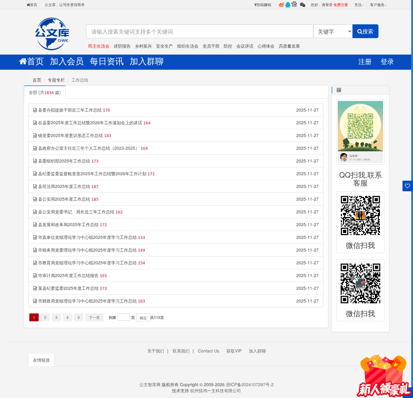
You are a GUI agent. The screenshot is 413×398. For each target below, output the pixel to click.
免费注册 (340, 4)
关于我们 (155, 351)
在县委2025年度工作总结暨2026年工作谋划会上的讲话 (90, 122)
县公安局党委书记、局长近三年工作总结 (76, 212)
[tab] (360, 90)
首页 (33, 4)
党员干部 (211, 46)
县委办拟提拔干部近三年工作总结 (70, 110)
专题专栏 (56, 80)
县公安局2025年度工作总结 (64, 199)
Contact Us (208, 351)
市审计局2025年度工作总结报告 (68, 275)
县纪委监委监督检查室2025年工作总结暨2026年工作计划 (92, 173)
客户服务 (377, 4)
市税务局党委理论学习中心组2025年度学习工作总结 (87, 250)
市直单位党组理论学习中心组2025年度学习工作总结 (87, 237)
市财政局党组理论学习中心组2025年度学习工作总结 (87, 301)
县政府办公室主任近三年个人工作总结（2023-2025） (88, 148)
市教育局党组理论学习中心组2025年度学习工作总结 (87, 262)
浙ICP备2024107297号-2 (250, 384)
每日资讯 (107, 61)
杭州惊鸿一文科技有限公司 (215, 390)
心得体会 (266, 46)
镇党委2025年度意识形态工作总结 (70, 135)
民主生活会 (98, 46)
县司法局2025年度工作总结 (64, 186)
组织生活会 (187, 46)
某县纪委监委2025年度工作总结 (68, 288)
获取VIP (234, 351)
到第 (112, 317)
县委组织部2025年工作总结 (64, 161)
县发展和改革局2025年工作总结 (68, 224)
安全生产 (164, 46)
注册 (365, 61)
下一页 (94, 317)
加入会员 (67, 61)
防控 (228, 46)
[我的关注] (407, 189)
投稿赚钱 (264, 4)
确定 (143, 317)
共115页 (157, 317)
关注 (358, 4)
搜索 (368, 31)
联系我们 (181, 351)
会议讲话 (244, 46)
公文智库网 (52, 32)
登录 (387, 61)
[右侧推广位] (384, 370)
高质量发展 (289, 46)
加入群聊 (147, 61)
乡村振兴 (143, 46)
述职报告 (122, 46)
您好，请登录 (322, 4)
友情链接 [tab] (41, 360)
